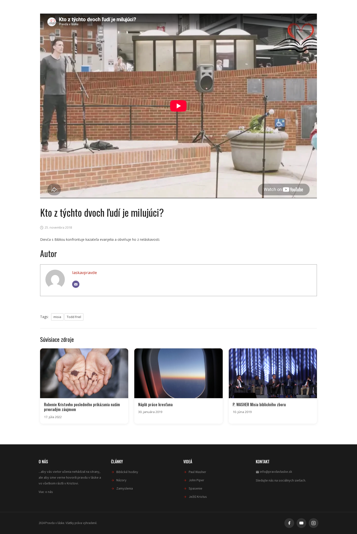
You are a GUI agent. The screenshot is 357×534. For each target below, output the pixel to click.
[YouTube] (301, 523)
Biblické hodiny (127, 472)
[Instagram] (313, 523)
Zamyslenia (124, 488)
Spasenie (195, 488)
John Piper (196, 480)
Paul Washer (197, 472)
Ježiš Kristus (198, 496)
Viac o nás (46, 492)
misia (57, 317)
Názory (121, 480)
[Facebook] (289, 523)
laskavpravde (84, 272)
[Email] (75, 284)
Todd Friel (74, 317)
